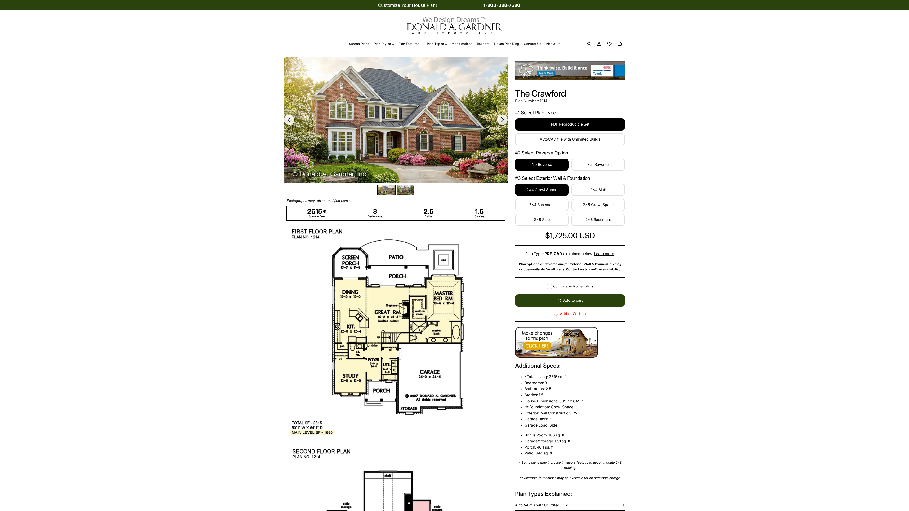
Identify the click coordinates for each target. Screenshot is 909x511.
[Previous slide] (289, 120)
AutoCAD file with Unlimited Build (541, 505)
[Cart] (620, 44)
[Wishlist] (609, 44)
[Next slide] (502, 120)
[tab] (386, 190)
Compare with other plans (573, 286)
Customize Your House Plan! (407, 5)
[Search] (589, 44)
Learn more (604, 253)
